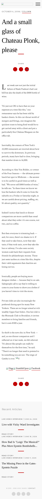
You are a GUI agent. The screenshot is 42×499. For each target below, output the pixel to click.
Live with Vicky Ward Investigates (20, 424)
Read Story (8, 434)
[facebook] (15, 69)
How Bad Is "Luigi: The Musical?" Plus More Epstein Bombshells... (20, 444)
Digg (11, 368)
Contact (32, 488)
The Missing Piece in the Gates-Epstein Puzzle (19, 465)
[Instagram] (28, 494)
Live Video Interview (12, 419)
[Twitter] (18, 494)
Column (26, 12)
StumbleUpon (22, 368)
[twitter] (21, 69)
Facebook (36, 368)
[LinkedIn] (23, 494)
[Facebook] (14, 494)
